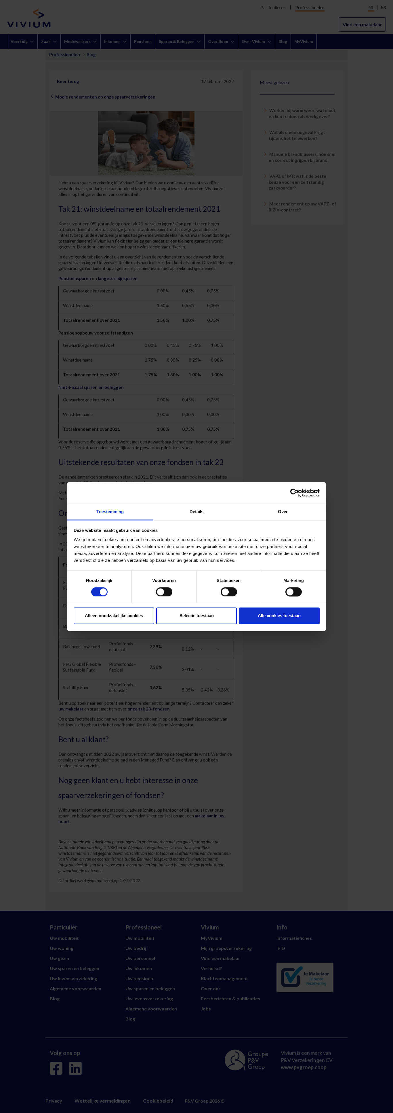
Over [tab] (283, 511)
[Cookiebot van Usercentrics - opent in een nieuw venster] (294, 492)
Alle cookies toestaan (279, 615)
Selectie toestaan (197, 615)
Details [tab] (197, 511)
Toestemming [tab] (110, 511)
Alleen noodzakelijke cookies (114, 615)
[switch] (164, 591)
